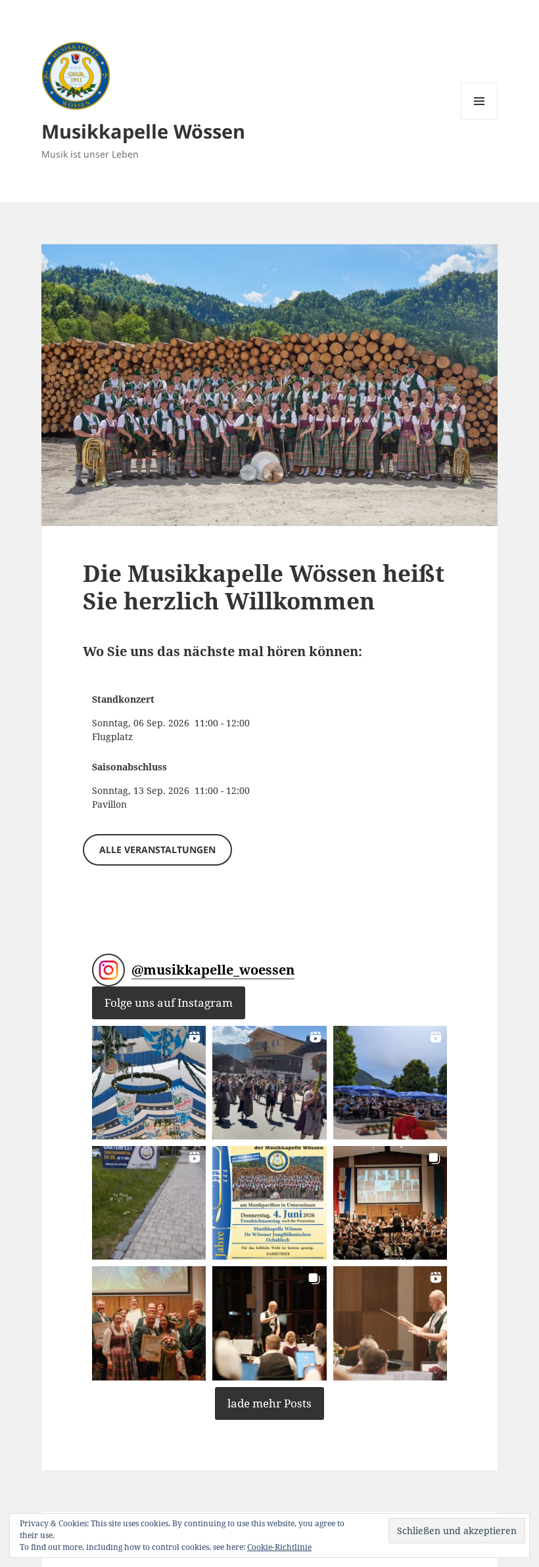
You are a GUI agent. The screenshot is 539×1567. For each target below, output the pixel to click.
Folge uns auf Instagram (169, 1002)
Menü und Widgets (479, 119)
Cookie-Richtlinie (279, 1547)
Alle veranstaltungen (157, 849)
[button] (149, 1082)
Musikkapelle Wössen (143, 131)
